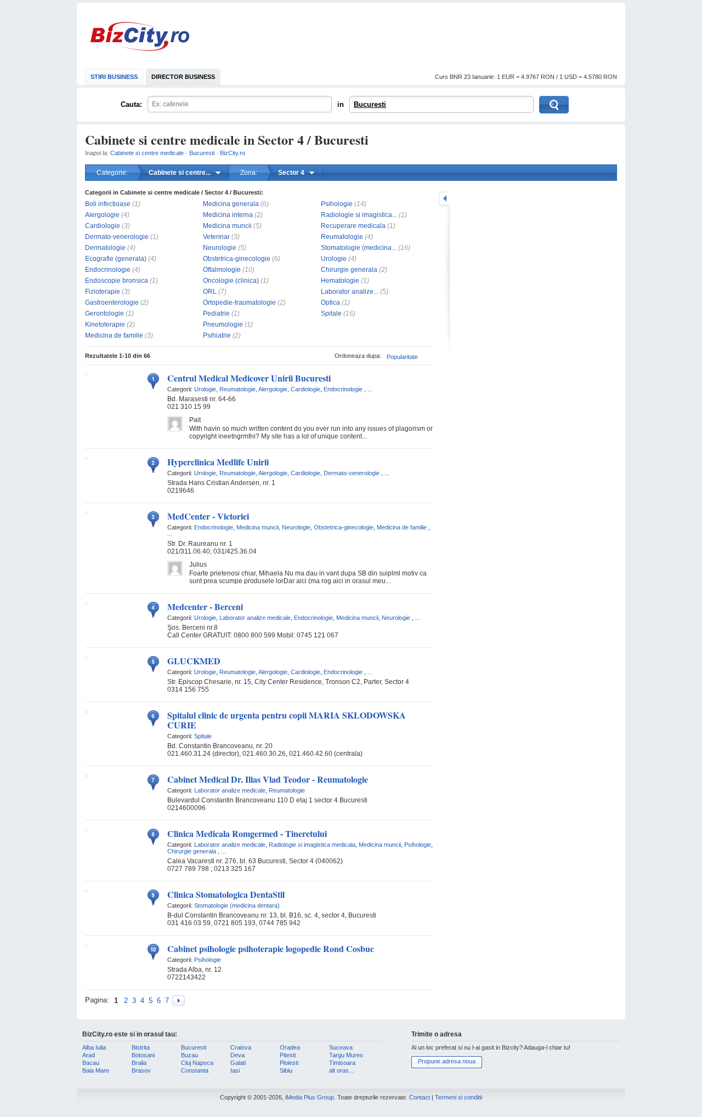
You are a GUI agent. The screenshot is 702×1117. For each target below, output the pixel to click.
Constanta (194, 1070)
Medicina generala (231, 204)
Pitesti (288, 1055)
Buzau (189, 1055)
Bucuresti (370, 104)
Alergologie (102, 215)
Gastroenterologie (112, 302)
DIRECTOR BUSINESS (183, 76)
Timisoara (342, 1062)
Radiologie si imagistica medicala (312, 844)
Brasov (141, 1070)
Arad (88, 1055)
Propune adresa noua (446, 1061)
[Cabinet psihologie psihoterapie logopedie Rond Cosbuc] (86, 944)
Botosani (143, 1055)
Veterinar (216, 237)
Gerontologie (104, 313)
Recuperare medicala (353, 226)
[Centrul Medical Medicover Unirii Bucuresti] (86, 374)
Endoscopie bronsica (116, 280)
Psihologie (337, 204)
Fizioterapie (102, 291)
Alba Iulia (94, 1047)
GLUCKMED (193, 660)
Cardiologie (102, 226)
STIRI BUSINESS (114, 76)
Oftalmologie (222, 269)
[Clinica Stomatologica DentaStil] (86, 890)
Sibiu (286, 1070)
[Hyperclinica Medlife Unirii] (86, 457)
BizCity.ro (139, 36)
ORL (210, 291)
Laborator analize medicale (255, 617)
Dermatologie (105, 248)
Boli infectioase (108, 204)
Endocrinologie (108, 269)
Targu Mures (346, 1055)
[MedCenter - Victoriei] (86, 512)
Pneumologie (223, 324)
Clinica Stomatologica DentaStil (226, 894)
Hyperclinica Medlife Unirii (218, 461)
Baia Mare (95, 1070)
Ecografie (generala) (115, 259)
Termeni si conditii (458, 1097)
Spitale (331, 313)
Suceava (341, 1047)
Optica (330, 302)
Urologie (334, 259)
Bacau (90, 1062)
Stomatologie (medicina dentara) (237, 905)
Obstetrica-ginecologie (236, 259)
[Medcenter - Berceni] (86, 602)
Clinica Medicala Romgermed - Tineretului (247, 833)
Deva (237, 1055)
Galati (238, 1062)
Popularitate (402, 357)
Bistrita (141, 1047)
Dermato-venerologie (117, 237)
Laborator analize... (349, 291)
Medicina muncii (227, 226)
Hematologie (340, 280)
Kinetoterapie (105, 324)
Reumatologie (342, 237)
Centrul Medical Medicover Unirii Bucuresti (249, 378)
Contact (419, 1097)
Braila (139, 1062)
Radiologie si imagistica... (359, 215)
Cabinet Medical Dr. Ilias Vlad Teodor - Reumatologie (267, 779)
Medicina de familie (114, 335)
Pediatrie (216, 313)
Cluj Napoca (197, 1062)
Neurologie (219, 248)
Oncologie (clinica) (231, 280)
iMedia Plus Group (309, 1097)
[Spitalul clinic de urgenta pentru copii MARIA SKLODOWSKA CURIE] (86, 711)
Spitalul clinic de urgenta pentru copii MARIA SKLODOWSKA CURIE (286, 720)
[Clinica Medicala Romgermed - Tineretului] (86, 829)
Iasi (235, 1070)
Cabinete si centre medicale (147, 153)
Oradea (290, 1047)
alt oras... (341, 1070)
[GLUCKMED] (86, 656)
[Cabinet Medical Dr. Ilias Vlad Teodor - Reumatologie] (86, 775)
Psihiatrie (217, 335)
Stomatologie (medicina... (359, 248)
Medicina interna (228, 215)
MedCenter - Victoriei (208, 516)
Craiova (240, 1047)
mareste (444, 199)
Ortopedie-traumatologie (239, 302)
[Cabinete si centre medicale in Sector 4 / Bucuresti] (178, 1000)
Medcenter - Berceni (205, 606)
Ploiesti (289, 1062)
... (369, 389)
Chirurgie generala (349, 269)
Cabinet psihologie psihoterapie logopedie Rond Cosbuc (270, 948)
